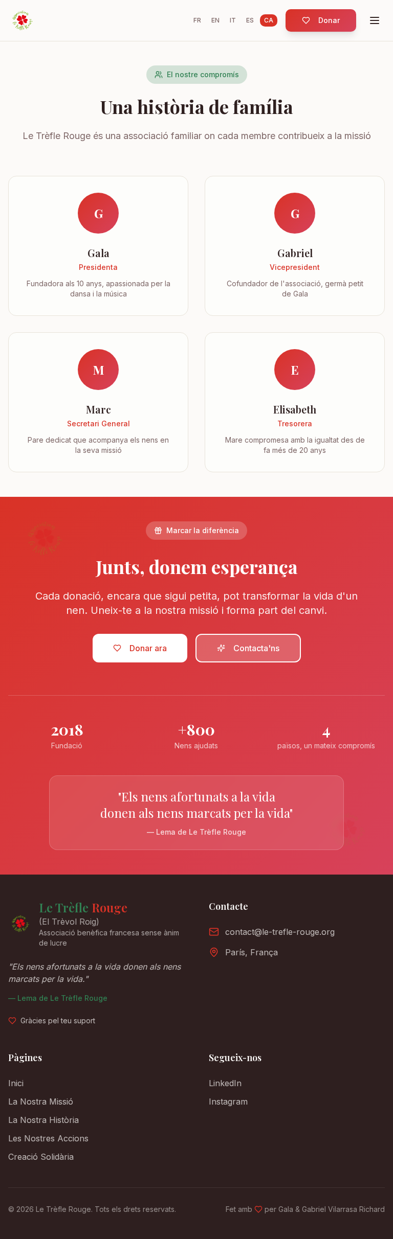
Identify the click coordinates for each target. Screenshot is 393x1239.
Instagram (228, 1101)
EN (215, 20)
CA (268, 20)
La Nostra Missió (40, 1101)
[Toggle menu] (374, 20)
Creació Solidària (41, 1157)
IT (233, 20)
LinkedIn (225, 1083)
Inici (16, 1083)
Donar (329, 20)
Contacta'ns (256, 648)
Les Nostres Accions (48, 1138)
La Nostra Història (43, 1120)
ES (250, 20)
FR (197, 20)
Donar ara (148, 648)
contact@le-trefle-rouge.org (280, 932)
